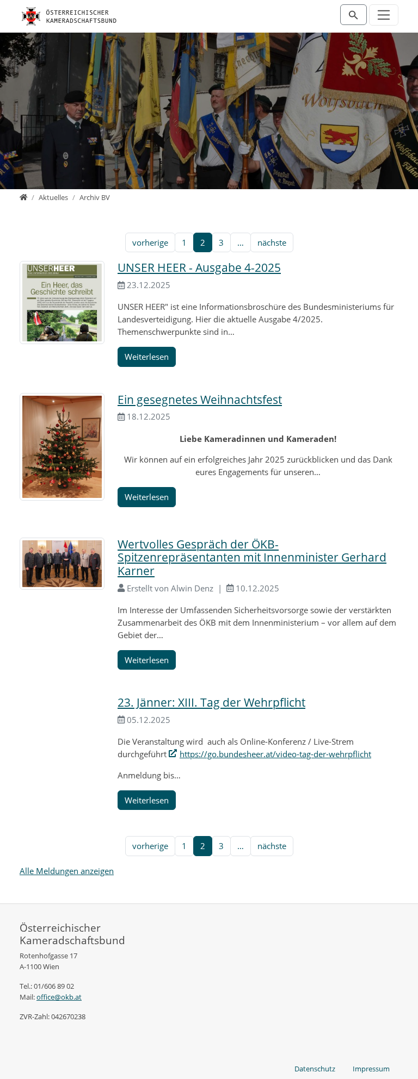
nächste (271, 242)
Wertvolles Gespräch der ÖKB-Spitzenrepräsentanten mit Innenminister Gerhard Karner (252, 557)
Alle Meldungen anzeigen (67, 870)
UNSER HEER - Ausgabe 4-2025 (199, 267)
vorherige (150, 242)
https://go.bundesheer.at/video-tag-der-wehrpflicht (275, 754)
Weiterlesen (147, 356)
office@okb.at (59, 997)
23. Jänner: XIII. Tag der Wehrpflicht (211, 702)
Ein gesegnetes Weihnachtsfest (200, 399)
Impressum (371, 1069)
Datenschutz (314, 1069)
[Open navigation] (384, 15)
